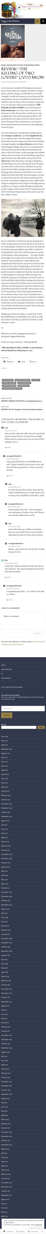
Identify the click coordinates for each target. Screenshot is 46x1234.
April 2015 (4, 1115)
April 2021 (4, 837)
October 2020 (6, 863)
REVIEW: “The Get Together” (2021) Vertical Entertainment (21, 408)
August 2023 (5, 753)
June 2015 (4, 1107)
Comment (36, 633)
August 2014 (5, 1149)
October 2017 (5, 997)
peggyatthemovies (15, 456)
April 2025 (4, 745)
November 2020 (6, 858)
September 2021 (6, 816)
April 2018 (4, 972)
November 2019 (6, 896)
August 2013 (5, 1199)
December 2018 (6, 938)
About (3, 665)
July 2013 (4, 1204)
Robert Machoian (9, 386)
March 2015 (5, 1119)
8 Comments (22, 82)
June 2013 (4, 1208)
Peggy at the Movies (10, 21)
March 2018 (5, 976)
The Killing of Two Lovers (12, 388)
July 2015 (4, 1103)
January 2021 (5, 850)
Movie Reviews (28, 65)
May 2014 (4, 1161)
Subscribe (6, 715)
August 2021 (5, 821)
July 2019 (4, 913)
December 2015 (6, 1081)
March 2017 (5, 1023)
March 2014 (5, 1170)
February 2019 (6, 930)
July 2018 (4, 959)
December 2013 (6, 1183)
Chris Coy (36, 380)
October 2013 (5, 1191)
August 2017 (5, 1006)
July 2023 (4, 757)
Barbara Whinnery (22, 380)
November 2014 (6, 1136)
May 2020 (4, 879)
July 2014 (4, 1153)
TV (2, 674)
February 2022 (6, 795)
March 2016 (5, 1069)
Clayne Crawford (9, 383)
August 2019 (5, 909)
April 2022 (4, 787)
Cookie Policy (38, 1225)
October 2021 (5, 812)
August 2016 (5, 1052)
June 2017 (4, 1014)
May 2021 (4, 833)
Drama (3, 65)
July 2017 (4, 1010)
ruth (6, 428)
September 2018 (6, 951)
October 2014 (5, 1140)
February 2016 (6, 1073)
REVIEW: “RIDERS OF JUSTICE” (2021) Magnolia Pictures (21, 399)
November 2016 (6, 1039)
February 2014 (6, 1174)
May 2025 (4, 741)
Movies (37, 65)
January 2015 (5, 1128)
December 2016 (6, 1035)
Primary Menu (43, 21)
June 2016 (4, 1060)
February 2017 (6, 1027)
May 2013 (4, 1212)
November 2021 (6, 808)
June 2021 (4, 829)
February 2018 (6, 980)
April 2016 (4, 1065)
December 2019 (6, 892)
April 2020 (4, 884)
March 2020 (5, 888)
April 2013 (4, 1216)
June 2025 (4, 736)
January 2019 (5, 934)
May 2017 (4, 1018)
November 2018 (6, 943)
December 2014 (6, 1132)
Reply (9, 447)
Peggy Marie (12, 82)
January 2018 (5, 985)
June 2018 (4, 964)
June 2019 (4, 917)
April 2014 (4, 1166)
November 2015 (6, 1086)
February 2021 (6, 846)
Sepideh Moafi (24, 386)
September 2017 (6, 1002)
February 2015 (6, 1124)
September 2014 (6, 1145)
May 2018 (4, 968)
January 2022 (5, 800)
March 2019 (5, 926)
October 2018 (5, 947)
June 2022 (4, 778)
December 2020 (6, 854)
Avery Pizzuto (8, 380)
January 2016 (5, 1077)
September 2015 (6, 1094)
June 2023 (4, 762)
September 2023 (6, 749)
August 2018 (5, 955)
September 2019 (6, 905)
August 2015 (5, 1098)
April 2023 (4, 770)
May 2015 (4, 1111)
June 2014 (4, 1157)
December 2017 (6, 989)
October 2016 (5, 1044)
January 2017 (5, 1031)
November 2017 (6, 993)
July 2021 (4, 825)
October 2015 (5, 1090)
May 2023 (4, 766)
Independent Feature (15, 65)
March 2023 (5, 774)
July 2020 (4, 871)
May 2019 (4, 922)
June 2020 (4, 875)
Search (3, 725)
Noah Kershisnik (24, 383)
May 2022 (4, 783)
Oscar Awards (6, 678)
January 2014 (5, 1178)
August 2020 (5, 867)
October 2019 (5, 901)
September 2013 (6, 1195)
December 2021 (6, 804)
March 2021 (5, 842)
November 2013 (6, 1187)
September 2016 (6, 1048)
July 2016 (4, 1056)
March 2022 (5, 791)
